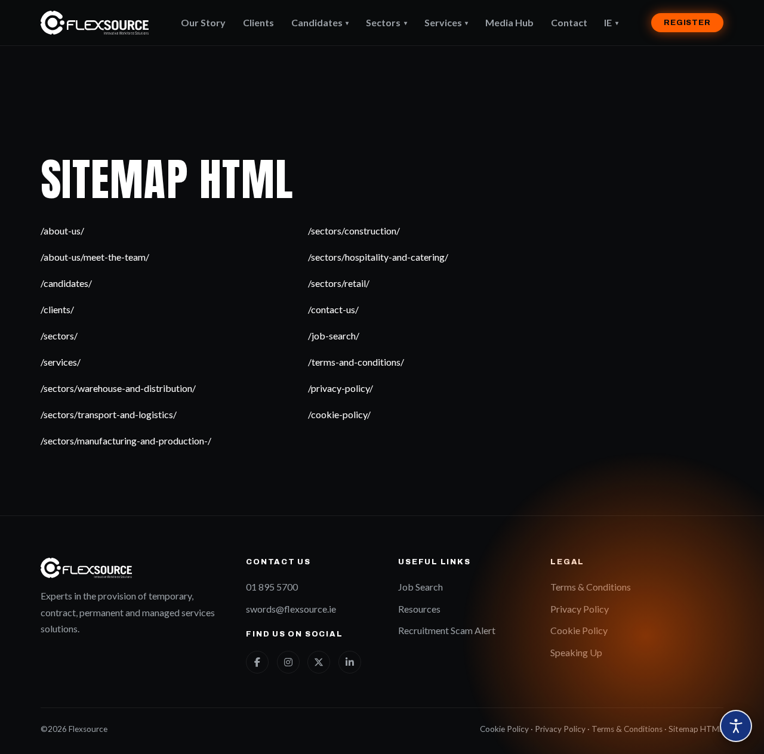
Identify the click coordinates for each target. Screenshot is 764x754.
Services (446, 22)
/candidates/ (66, 283)
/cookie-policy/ (339, 414)
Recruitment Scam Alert (446, 630)
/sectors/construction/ (354, 230)
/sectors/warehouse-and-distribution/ (118, 388)
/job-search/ (333, 335)
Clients (258, 22)
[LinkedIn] (349, 662)
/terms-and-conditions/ (356, 361)
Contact (569, 22)
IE (611, 22)
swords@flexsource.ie (291, 608)
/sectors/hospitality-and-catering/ (378, 256)
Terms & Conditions (590, 586)
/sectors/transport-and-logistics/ (109, 414)
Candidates (320, 22)
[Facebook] (257, 662)
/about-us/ (62, 230)
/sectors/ (59, 335)
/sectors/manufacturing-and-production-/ (126, 440)
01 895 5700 (272, 586)
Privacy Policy (579, 608)
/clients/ (57, 309)
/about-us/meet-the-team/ (95, 256)
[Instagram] (288, 662)
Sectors (386, 22)
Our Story (203, 22)
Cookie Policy (579, 630)
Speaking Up (576, 652)
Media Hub (509, 22)
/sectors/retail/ (338, 283)
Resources (419, 608)
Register (687, 22)
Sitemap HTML (695, 729)
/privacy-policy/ (340, 388)
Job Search (420, 586)
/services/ (61, 361)
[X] (318, 662)
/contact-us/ (333, 309)
